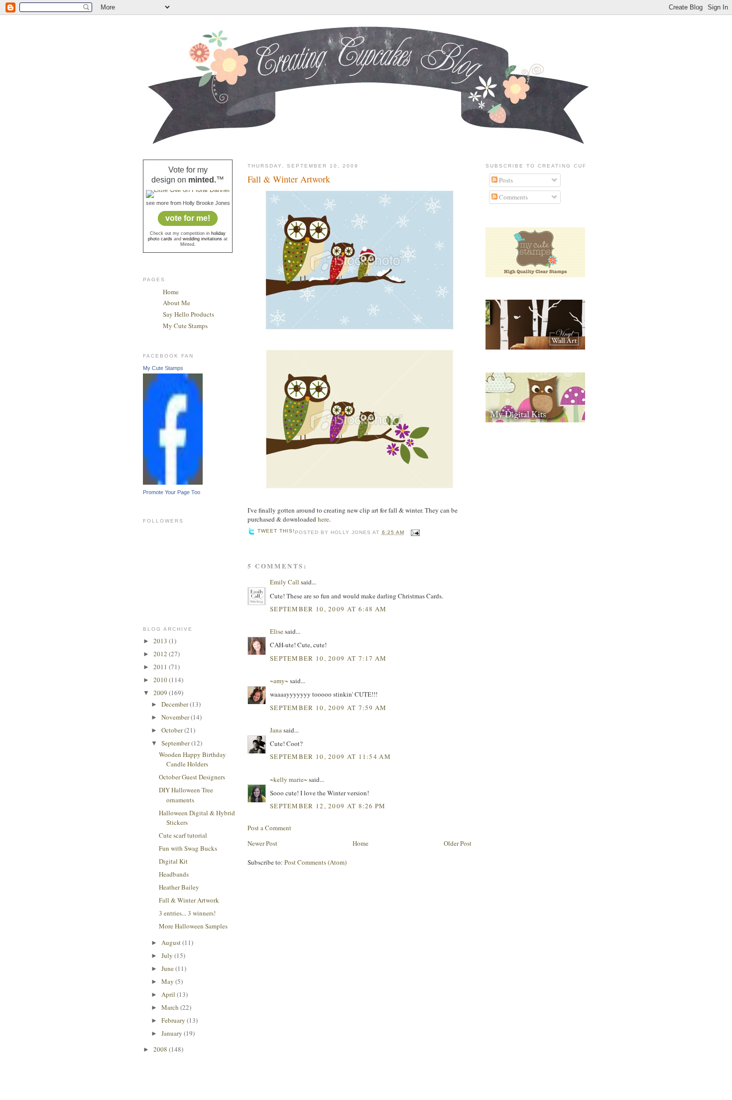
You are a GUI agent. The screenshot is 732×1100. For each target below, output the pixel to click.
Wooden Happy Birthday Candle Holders (192, 759)
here (323, 519)
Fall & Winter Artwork (189, 900)
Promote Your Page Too (171, 492)
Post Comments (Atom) (315, 862)
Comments (512, 196)
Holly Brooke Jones (206, 203)
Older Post (458, 843)
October (172, 730)
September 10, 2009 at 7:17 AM (328, 658)
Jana (276, 730)
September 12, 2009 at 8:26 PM (328, 805)
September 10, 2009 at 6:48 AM (328, 608)
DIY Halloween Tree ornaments (186, 794)
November (176, 717)
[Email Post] (414, 532)
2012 (161, 653)
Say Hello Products (188, 314)
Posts (505, 180)
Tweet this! (276, 531)
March (170, 1007)
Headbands (174, 874)
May (168, 981)
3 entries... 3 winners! (187, 913)
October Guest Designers (192, 776)
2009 (161, 692)
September (176, 742)
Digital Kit (173, 861)
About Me (176, 302)
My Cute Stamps (185, 325)
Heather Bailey (179, 887)
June (168, 968)
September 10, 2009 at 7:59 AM (328, 707)
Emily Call (284, 581)
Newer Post (262, 843)
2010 (161, 679)
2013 (161, 640)
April (169, 994)
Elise (276, 631)
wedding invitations (202, 238)
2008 (161, 1049)
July (167, 955)
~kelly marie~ (288, 779)
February (174, 1020)
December (175, 704)
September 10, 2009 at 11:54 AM (330, 756)
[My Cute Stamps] (173, 482)
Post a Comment (269, 827)
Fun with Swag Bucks (188, 848)
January (172, 1033)
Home (171, 291)
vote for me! (187, 218)
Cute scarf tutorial (183, 835)
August (171, 942)
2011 (161, 666)
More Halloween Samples (193, 925)
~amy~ (279, 680)
